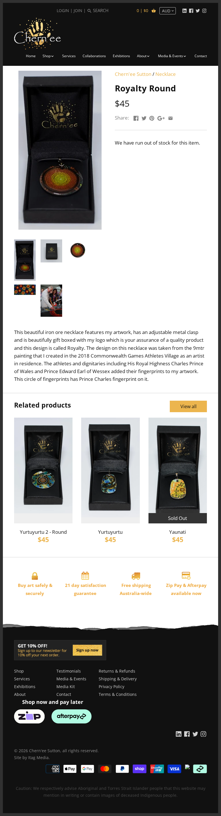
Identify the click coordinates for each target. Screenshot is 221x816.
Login (63, 10)
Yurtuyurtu (110, 532)
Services (22, 678)
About (20, 694)
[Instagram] (204, 10)
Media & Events (71, 678)
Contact (63, 694)
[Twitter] (198, 10)
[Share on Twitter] (144, 117)
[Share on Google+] (161, 117)
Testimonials (68, 671)
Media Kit (65, 686)
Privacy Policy (111, 686)
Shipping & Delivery (118, 678)
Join (78, 10)
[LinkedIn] (184, 10)
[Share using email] (170, 117)
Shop (19, 671)
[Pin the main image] (151, 117)
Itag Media (38, 757)
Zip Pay (174, 585)
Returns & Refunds (117, 671)
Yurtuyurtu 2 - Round (43, 532)
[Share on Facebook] (136, 117)
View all (188, 406)
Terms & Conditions (118, 694)
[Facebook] (191, 10)
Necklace (165, 74)
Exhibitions (24, 686)
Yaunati (177, 532)
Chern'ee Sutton (133, 74)
